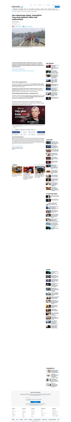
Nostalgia (18, 11)
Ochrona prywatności (37, 419)
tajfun (32, 129)
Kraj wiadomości (42, 164)
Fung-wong (28, 129)
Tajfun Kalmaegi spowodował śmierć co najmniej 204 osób (23, 70)
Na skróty (13, 408)
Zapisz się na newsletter (28, 26)
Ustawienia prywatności (52, 419)
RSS (58, 419)
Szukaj (58, 6)
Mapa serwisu (44, 419)
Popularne (36, 164)
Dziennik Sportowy (34, 11)
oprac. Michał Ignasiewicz (16, 22)
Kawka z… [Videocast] (27, 11)
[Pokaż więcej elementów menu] (59, 9)
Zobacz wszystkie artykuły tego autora (17, 146)
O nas (17, 419)
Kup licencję (21, 126)
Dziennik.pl (24, 408)
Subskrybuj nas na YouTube (18, 26)
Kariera (26, 419)
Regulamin (30, 419)
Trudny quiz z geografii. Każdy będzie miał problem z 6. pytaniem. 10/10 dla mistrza (17, 148)
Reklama (21, 419)
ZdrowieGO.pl (43, 408)
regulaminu (36, 399)
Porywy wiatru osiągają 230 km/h (19, 69)
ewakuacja (17, 129)
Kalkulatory (54, 408)
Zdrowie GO (22, 11)
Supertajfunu (22, 129)
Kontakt (13, 419)
